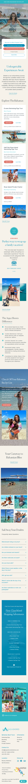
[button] (23, 781)
